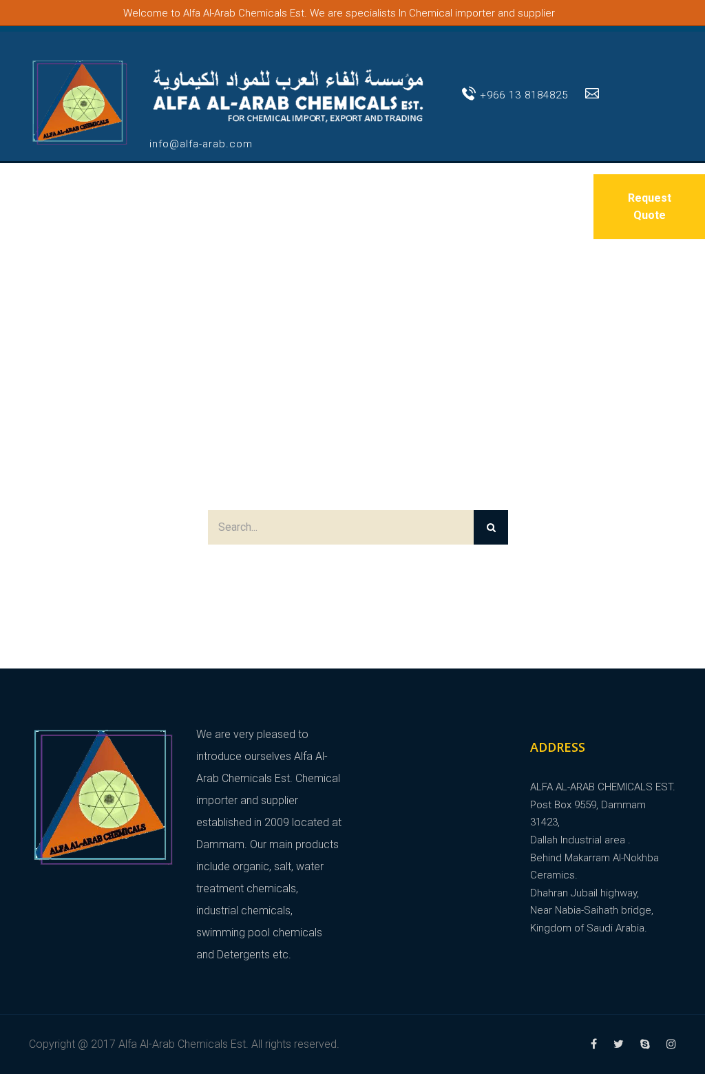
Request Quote (649, 206)
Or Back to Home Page (352, 570)
